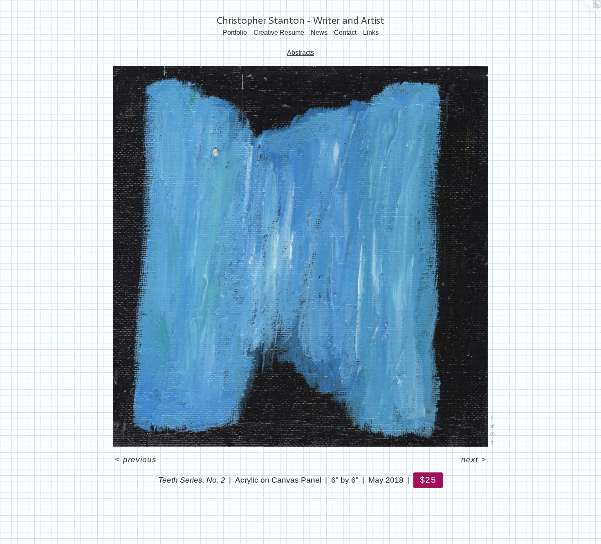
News (319, 32)
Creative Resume (278, 32)
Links (371, 32)
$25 (428, 479)
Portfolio (235, 32)
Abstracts (300, 52)
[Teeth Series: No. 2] (300, 256)
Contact (345, 32)
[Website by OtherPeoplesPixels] (584, 16)
